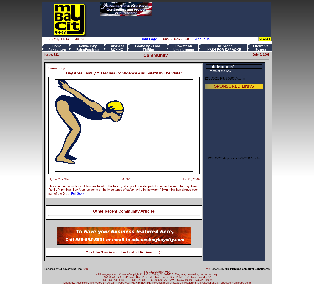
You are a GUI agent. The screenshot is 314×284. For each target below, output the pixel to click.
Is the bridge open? (221, 66)
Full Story (77, 193)
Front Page (148, 39)
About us (202, 39)
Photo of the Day (220, 71)
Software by (240, 268)
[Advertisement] (234, 117)
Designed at (63, 268)
